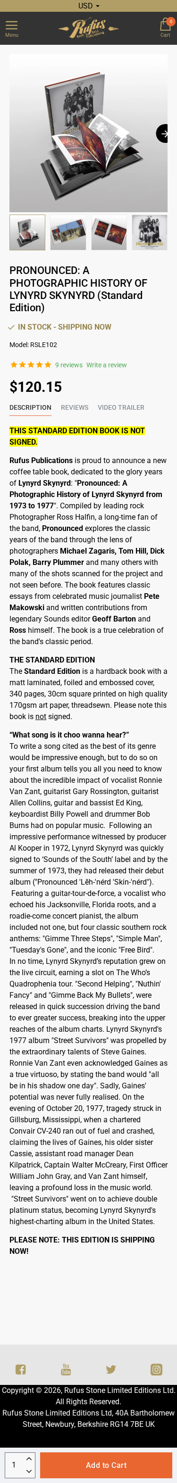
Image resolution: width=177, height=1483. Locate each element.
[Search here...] (141, 28)
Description (30, 407)
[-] (29, 1472)
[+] (29, 1459)
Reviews (74, 407)
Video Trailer (121, 407)
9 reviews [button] (69, 365)
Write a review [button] (106, 365)
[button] (165, 133)
